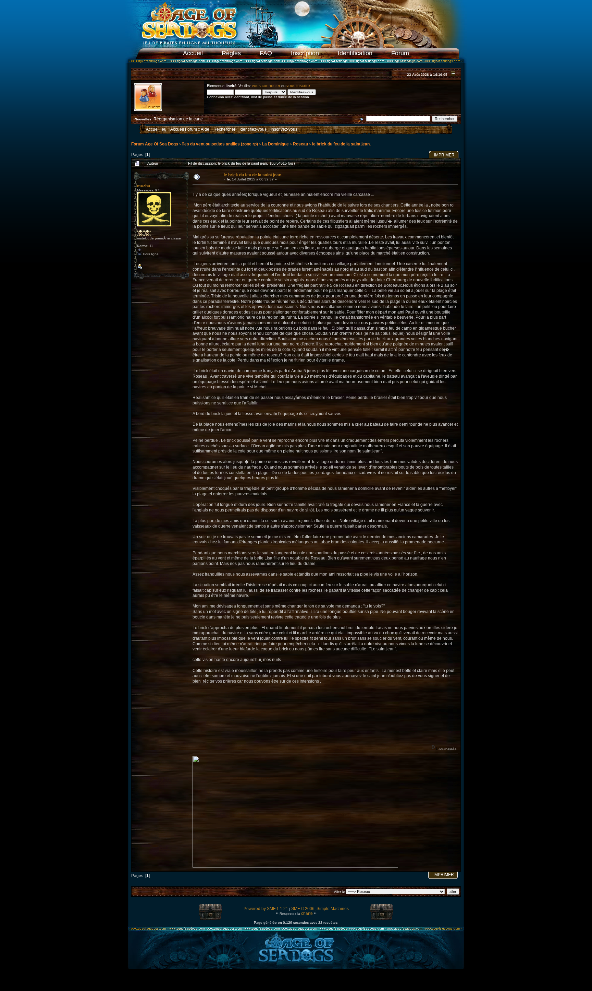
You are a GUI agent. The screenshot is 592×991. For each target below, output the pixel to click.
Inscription (305, 53)
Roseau (300, 144)
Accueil (193, 53)
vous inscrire (298, 85)
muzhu (143, 186)
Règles (231, 53)
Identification (355, 53)
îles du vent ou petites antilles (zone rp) (220, 144)
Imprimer (444, 155)
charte (307, 913)
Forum (400, 53)
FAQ (266, 53)
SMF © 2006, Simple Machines (320, 908)
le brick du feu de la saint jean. (341, 144)
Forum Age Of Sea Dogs (154, 144)
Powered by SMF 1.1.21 (266, 908)
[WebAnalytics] (296, 981)
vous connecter (266, 85)
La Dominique (275, 144)
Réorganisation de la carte (178, 119)
